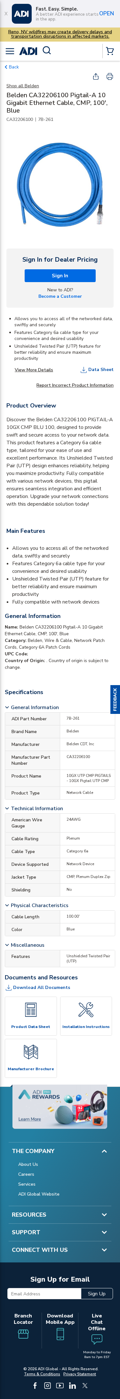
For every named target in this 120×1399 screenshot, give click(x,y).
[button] (115, 699)
